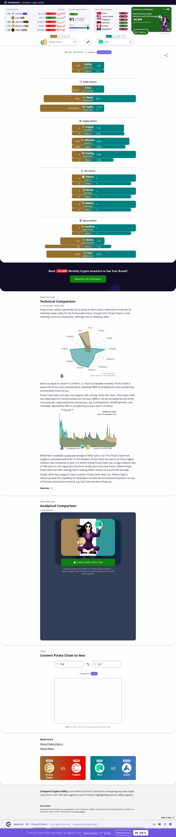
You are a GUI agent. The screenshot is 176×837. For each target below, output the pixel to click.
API (27, 824)
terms (107, 832)
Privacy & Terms (39, 824)
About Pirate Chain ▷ (51, 744)
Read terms (123, 832)
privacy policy (90, 832)
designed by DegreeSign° (85, 824)
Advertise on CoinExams (88, 279)
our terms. (80, 812)
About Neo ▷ (47, 748)
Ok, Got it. (141, 832)
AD (168, 30)
